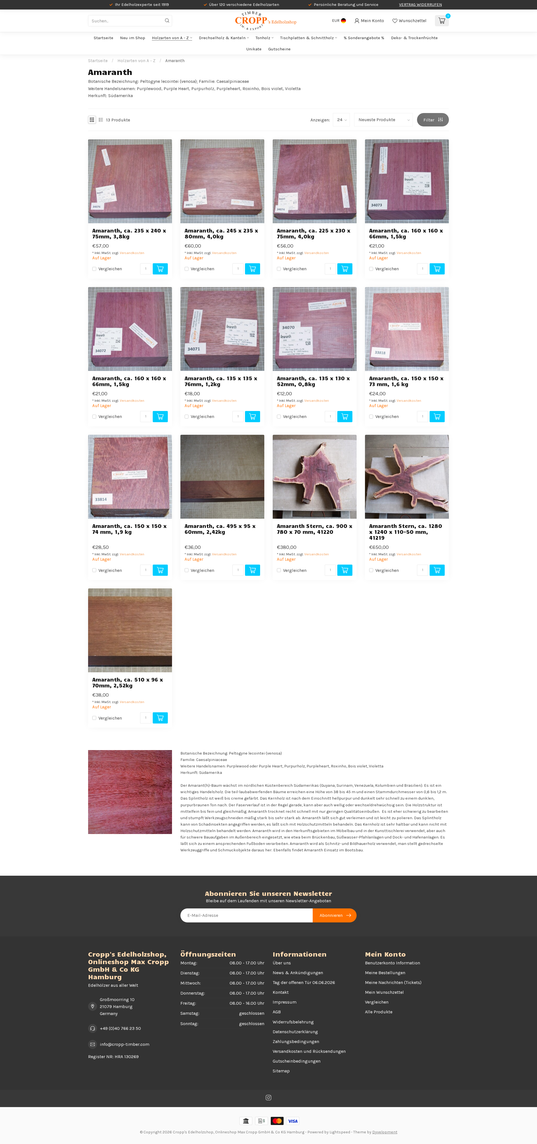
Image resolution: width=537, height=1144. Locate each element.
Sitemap (281, 1070)
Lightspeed (339, 1132)
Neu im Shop (132, 37)
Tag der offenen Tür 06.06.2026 (304, 982)
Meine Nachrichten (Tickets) (393, 982)
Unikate (254, 48)
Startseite (103, 37)
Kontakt (281, 992)
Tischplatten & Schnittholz (307, 37)
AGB (277, 1011)
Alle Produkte (378, 1011)
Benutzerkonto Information (392, 963)
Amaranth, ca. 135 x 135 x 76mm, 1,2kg (221, 381)
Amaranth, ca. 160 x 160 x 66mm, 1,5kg (406, 233)
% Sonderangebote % (364, 37)
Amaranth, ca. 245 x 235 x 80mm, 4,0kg (221, 233)
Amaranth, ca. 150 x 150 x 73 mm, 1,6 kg (406, 381)
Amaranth (175, 60)
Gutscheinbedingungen (297, 1061)
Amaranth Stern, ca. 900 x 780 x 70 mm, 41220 (314, 529)
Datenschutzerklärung (295, 1031)
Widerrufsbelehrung (293, 1022)
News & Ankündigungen (298, 972)
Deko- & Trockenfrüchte (414, 37)
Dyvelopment (384, 1132)
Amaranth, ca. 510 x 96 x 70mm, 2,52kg (127, 682)
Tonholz (263, 37)
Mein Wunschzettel (384, 992)
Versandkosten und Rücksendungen (309, 1051)
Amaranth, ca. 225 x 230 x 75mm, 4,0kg (313, 233)
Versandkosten (132, 253)
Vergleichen (110, 268)
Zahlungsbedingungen (296, 1041)
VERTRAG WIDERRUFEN (420, 4)
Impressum (284, 1002)
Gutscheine (279, 48)
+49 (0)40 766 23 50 (120, 1028)
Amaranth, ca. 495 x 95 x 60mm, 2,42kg (220, 529)
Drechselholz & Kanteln (222, 37)
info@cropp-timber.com (124, 1044)
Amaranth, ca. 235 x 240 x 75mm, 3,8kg (129, 233)
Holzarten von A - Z (170, 37)
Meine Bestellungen (385, 972)
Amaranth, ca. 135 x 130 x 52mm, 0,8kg (313, 381)
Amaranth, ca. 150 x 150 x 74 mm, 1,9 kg (129, 529)
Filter (429, 120)
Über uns (282, 963)
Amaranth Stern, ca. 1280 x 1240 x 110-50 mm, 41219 (405, 532)
